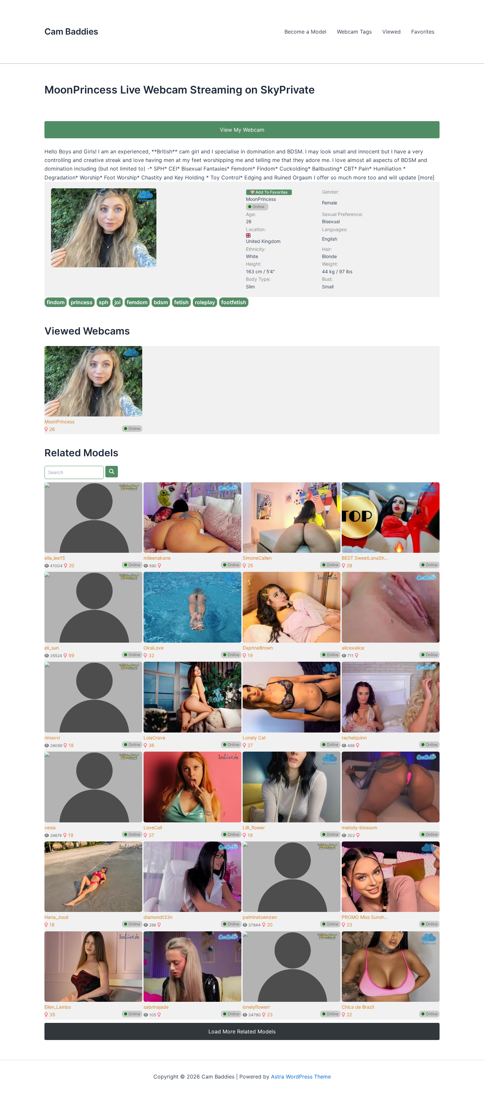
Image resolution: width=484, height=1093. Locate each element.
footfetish (233, 302)
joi (118, 302)
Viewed (391, 31)
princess (82, 302)
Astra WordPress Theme (301, 1076)
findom (56, 302)
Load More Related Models (242, 1031)
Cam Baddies (71, 31)
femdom (137, 302)
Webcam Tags (354, 31)
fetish (181, 302)
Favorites (422, 31)
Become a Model (305, 31)
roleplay (205, 302)
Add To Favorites (271, 192)
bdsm (161, 302)
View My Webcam (242, 129)
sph (103, 302)
